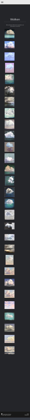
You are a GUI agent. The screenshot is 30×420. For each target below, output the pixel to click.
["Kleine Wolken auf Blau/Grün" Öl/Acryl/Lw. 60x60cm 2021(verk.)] (9, 181)
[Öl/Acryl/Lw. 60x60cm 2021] (9, 158)
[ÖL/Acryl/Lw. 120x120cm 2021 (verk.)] (9, 136)
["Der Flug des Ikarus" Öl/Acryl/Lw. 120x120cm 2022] (9, 90)
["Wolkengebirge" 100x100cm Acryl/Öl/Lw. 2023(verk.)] (9, 169)
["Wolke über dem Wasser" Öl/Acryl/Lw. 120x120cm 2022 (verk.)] (9, 124)
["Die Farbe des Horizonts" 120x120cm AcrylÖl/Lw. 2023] (9, 45)
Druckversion (5, 414)
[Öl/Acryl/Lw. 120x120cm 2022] (9, 147)
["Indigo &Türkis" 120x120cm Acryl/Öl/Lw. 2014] (9, 34)
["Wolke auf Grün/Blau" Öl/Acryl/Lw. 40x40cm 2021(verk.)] (9, 203)
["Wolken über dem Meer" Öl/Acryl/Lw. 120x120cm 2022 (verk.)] (9, 102)
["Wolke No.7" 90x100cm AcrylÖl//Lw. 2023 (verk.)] (9, 68)
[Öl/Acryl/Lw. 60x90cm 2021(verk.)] (9, 226)
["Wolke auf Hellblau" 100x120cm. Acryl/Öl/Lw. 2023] (9, 56)
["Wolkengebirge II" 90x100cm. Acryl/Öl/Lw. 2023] (9, 79)
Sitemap (9, 414)
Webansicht (27, 414)
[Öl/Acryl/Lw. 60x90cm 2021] (9, 237)
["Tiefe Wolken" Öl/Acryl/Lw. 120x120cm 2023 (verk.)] (9, 113)
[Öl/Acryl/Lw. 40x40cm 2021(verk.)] (9, 192)
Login (28, 413)
